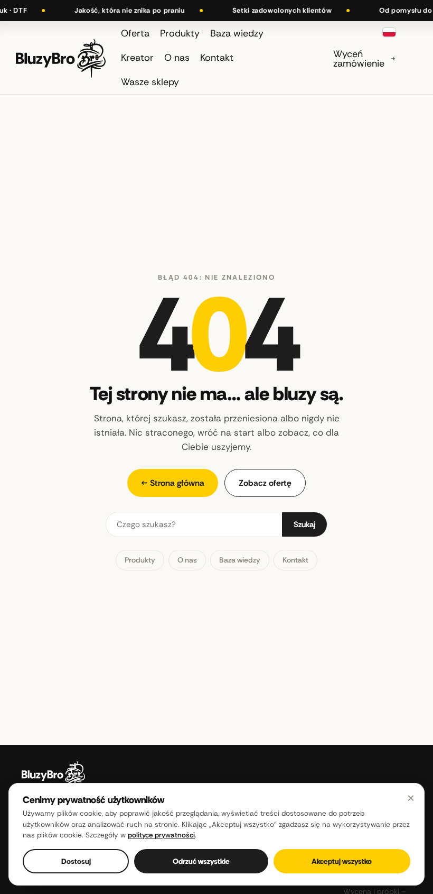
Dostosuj (76, 861)
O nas (187, 560)
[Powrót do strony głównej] (61, 57)
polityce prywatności (161, 835)
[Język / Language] (389, 32)
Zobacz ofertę (265, 483)
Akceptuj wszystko (342, 861)
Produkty (140, 560)
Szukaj (304, 524)
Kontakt (295, 560)
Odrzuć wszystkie (201, 861)
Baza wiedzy (239, 560)
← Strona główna (172, 483)
